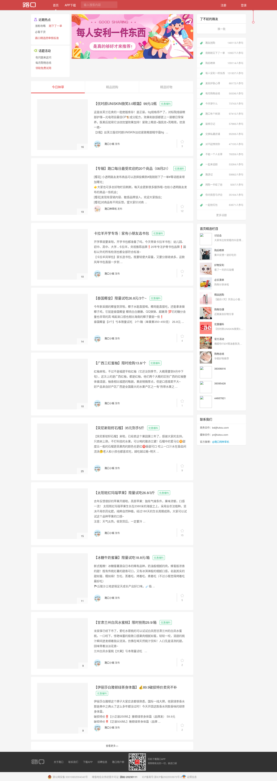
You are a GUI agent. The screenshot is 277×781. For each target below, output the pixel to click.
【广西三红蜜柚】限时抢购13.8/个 (120, 362)
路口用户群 (118, 762)
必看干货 (40, 32)
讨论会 (218, 235)
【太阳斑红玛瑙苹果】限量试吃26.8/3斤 (124, 492)
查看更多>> (112, 745)
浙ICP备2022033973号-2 (168, 777)
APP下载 (70, 5)
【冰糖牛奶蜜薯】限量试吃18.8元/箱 (122, 557)
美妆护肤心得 (224, 83)
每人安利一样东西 (224, 73)
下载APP (88, 762)
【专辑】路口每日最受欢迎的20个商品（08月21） (132, 168)
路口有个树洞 (224, 113)
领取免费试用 (43, 68)
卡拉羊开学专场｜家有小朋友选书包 (121, 233)
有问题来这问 (43, 57)
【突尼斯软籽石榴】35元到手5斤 (119, 427)
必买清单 (219, 279)
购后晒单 (224, 63)
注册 (223, 5)
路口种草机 (111, 208)
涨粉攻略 (40, 26)
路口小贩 (109, 144)
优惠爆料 (166, 103)
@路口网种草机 (220, 441)
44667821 (220, 398)
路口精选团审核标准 (47, 38)
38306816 (220, 368)
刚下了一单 (55, 26)
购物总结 (219, 353)
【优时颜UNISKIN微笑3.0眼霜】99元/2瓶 (125, 103)
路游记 (224, 174)
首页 (56, 5)
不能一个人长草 (224, 154)
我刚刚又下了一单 (224, 53)
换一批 (221, 29)
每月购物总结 (43, 62)
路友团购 (224, 42)
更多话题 (221, 215)
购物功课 (219, 309)
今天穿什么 (224, 103)
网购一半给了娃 (224, 184)
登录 (244, 5)
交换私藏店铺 (224, 134)
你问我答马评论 (224, 194)
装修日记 (224, 123)
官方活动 (219, 339)
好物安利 (219, 265)
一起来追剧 (224, 164)
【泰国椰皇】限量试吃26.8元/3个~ (120, 298)
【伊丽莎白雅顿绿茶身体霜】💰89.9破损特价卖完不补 (135, 687)
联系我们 (73, 762)
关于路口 (58, 762)
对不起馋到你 (224, 144)
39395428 (220, 383)
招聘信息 (102, 762)
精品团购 (219, 294)
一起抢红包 (224, 204)
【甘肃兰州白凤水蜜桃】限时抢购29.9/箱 (125, 622)
